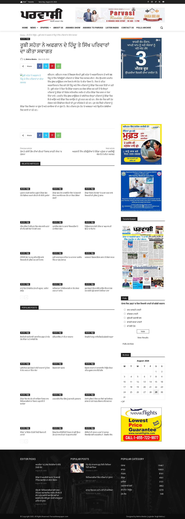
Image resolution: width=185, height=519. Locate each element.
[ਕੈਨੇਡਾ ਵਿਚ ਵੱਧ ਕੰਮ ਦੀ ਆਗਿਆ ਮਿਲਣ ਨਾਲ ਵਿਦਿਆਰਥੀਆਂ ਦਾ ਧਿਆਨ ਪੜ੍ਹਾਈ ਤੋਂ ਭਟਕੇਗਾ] (35, 385)
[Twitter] (159, 2)
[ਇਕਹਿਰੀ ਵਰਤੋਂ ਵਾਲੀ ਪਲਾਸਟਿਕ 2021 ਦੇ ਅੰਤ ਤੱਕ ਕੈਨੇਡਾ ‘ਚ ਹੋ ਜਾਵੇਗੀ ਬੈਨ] (35, 323)
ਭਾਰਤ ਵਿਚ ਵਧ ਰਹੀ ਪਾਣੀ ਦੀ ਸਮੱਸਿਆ (99, 490)
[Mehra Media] (22, 59)
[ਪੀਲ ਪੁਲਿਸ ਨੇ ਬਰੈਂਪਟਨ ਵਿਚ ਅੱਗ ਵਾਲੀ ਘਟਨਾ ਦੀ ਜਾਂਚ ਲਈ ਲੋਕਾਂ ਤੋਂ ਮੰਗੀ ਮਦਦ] (35, 213)
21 (150, 387)
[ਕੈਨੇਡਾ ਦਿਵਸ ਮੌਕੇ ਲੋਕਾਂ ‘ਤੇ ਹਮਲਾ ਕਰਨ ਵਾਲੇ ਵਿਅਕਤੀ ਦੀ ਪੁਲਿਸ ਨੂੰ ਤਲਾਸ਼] (99, 179)
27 (144, 392)
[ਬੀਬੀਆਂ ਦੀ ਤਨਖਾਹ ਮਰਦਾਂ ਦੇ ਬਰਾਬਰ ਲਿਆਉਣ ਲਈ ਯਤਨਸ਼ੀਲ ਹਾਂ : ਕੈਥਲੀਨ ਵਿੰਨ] (99, 419)
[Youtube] (163, 2)
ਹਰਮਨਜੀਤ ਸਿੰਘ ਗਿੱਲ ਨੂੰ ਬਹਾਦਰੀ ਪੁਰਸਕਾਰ (67, 399)
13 (144, 381)
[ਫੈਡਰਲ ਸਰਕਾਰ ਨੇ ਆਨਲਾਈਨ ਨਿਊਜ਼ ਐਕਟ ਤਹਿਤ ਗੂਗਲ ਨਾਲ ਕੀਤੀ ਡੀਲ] (99, 354)
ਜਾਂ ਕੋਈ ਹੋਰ (131, 326)
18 (131, 387)
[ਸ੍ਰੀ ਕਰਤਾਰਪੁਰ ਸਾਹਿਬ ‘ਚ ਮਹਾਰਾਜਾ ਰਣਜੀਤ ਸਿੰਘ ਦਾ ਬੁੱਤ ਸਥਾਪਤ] (67, 244)
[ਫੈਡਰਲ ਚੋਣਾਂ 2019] (67, 354)
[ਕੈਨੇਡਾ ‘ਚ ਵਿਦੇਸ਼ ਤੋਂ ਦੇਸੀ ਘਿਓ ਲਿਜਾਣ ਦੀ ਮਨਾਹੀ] (35, 419)
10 (124, 381)
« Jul (122, 401)
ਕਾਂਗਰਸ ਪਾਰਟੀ (132, 314)
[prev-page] (22, 297)
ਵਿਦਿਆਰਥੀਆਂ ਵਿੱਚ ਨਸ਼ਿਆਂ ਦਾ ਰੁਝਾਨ (99, 477)
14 (150, 381)
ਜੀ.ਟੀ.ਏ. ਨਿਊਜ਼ (32, 35)
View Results (142, 337)
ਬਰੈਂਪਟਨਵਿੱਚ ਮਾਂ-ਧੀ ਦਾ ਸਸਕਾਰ (63, 337)
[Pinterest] (52, 66)
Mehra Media (31, 59)
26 (138, 392)
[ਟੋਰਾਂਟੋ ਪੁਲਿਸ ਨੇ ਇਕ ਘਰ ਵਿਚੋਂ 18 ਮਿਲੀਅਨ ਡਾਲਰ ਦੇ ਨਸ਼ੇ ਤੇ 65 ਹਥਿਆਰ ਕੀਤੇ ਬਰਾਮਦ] (99, 385)
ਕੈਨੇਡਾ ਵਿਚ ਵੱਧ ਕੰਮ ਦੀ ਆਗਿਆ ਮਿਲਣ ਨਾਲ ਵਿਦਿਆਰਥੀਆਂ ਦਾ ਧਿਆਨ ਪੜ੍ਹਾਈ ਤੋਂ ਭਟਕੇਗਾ (34, 401)
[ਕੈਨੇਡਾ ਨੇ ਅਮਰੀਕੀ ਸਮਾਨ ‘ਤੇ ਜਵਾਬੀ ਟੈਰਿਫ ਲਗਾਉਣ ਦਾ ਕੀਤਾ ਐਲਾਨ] (26, 480)
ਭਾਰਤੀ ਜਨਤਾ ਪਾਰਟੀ (134, 322)
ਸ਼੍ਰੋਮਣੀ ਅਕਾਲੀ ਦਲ (134, 318)
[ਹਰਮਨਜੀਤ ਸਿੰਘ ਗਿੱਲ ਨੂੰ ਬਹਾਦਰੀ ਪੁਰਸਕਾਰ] (67, 385)
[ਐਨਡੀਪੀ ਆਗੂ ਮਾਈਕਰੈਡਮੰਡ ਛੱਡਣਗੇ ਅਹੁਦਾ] (99, 323)
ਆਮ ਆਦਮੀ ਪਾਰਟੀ (134, 309)
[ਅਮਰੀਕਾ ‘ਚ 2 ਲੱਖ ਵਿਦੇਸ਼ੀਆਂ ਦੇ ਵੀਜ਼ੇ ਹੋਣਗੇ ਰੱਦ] (26, 468)
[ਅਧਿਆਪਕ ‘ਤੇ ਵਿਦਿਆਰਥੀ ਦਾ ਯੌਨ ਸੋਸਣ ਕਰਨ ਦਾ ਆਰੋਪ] (67, 275)
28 (150, 392)
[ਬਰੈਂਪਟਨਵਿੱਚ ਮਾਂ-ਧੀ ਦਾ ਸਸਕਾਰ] (67, 323)
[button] (161, 27)
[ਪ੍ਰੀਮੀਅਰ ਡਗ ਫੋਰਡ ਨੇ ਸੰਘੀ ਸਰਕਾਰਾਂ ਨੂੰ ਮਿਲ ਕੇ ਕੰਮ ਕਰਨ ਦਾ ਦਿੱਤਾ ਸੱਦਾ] (35, 354)
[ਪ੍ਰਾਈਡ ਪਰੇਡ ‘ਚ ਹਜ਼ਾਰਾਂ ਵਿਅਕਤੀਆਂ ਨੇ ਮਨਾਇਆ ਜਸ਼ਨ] (67, 213)
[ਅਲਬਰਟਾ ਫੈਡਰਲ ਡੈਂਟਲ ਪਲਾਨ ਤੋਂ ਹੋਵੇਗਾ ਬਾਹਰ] (99, 244)
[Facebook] (148, 2)
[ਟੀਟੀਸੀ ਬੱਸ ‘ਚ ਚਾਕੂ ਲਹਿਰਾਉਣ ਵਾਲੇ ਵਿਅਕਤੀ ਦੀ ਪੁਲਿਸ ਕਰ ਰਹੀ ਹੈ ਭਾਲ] (35, 244)
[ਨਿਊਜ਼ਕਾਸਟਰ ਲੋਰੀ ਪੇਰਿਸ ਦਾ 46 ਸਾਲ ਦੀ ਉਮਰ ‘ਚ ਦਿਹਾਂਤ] (99, 213)
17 (124, 387)
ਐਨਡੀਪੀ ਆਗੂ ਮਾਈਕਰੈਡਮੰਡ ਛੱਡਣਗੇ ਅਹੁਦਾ (99, 337)
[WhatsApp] (58, 66)
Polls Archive (128, 344)
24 (124, 392)
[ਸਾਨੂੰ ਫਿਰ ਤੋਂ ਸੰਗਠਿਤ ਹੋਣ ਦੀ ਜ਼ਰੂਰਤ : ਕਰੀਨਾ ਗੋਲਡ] (35, 275)
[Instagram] (152, 2)
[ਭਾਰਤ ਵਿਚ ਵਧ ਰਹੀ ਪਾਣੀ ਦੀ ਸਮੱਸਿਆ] (77, 493)
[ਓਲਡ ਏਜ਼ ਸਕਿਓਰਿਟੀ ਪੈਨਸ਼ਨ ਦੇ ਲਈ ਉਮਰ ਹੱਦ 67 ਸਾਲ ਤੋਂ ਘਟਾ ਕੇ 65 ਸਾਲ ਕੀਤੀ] (67, 419)
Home (22, 35)
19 (138, 387)
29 (156, 392)
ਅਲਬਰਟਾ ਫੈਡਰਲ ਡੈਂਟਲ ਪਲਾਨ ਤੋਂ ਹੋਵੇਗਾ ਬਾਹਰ (99, 257)
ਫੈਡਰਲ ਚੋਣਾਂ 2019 (58, 368)
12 (138, 381)
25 (131, 392)
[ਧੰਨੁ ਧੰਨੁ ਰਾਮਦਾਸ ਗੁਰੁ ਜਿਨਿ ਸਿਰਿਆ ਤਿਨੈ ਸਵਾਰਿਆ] (77, 468)
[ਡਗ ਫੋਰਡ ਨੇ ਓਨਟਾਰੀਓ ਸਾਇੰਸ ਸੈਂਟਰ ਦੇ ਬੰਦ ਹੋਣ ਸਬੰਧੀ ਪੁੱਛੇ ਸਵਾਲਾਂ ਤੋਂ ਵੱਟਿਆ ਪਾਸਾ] (99, 275)
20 (144, 387)
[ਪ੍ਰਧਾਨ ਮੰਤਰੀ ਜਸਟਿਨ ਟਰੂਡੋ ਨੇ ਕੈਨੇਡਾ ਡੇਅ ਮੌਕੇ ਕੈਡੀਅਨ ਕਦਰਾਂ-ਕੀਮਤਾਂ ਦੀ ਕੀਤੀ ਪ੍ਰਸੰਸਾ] (35, 179)
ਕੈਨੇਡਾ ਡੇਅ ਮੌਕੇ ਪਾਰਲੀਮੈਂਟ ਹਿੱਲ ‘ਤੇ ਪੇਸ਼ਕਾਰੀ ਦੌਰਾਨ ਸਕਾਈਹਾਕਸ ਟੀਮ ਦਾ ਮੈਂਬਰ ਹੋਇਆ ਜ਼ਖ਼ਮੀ (67, 195)
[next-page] (26, 297)
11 (131, 381)
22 (156, 387)
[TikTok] (155, 2)
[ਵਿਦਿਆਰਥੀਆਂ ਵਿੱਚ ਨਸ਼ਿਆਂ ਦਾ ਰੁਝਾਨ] (77, 480)
